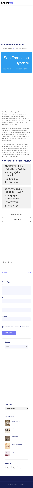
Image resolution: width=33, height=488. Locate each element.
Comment (5, 284)
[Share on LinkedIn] (11, 262)
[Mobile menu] (30, 2)
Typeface (24, 48)
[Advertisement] (16, 25)
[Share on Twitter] (5, 262)
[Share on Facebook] (3, 262)
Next (29, 272)
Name (4, 297)
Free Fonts (18, 48)
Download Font (17, 219)
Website (4, 316)
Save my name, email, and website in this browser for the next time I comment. (16, 327)
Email (4, 307)
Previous (4, 272)
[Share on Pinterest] (8, 262)
